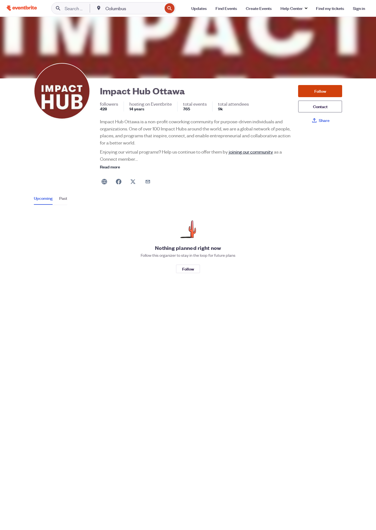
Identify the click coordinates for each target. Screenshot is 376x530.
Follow (320, 91)
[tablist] (50, 200)
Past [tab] (63, 198)
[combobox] (133, 8)
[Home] (22, 8)
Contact (320, 106)
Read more (110, 167)
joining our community (251, 152)
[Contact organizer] (148, 182)
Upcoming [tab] (43, 198)
